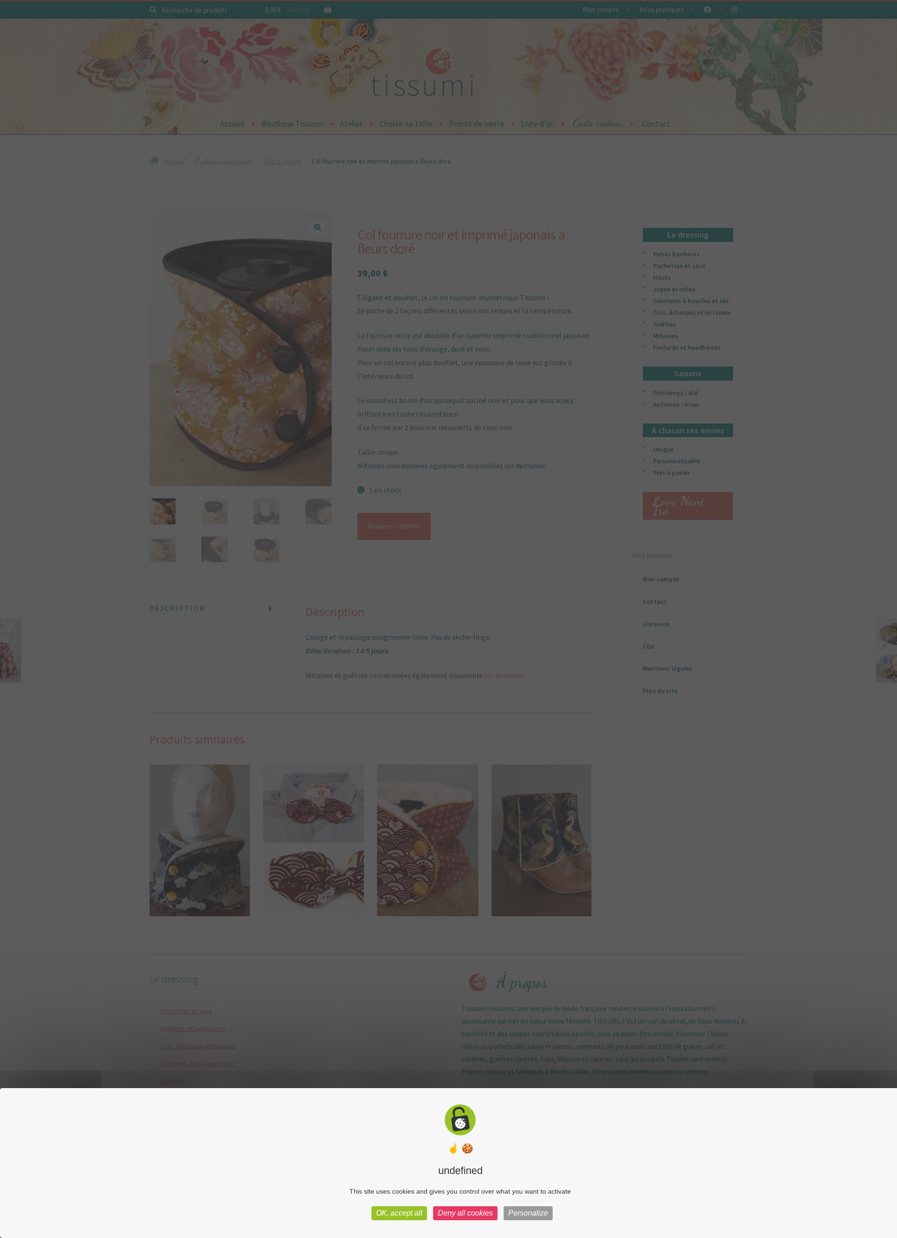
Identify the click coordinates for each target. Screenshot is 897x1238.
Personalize (528, 1213)
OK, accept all (399, 1213)
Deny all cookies (465, 1213)
